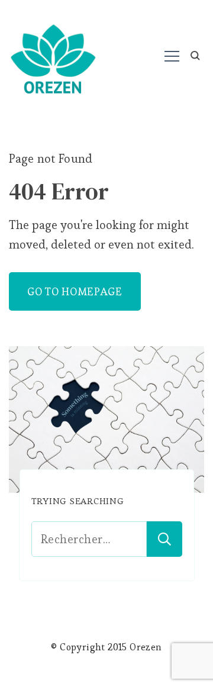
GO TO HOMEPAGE (74, 291)
